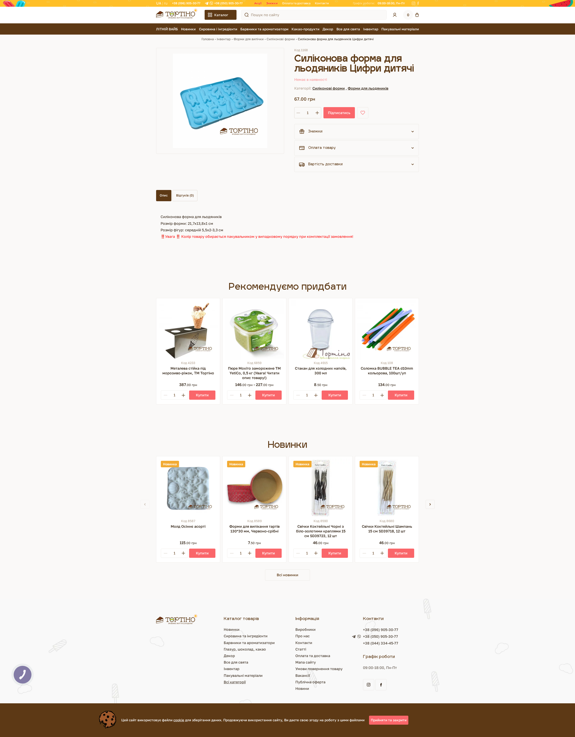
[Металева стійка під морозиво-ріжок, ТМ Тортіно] (188, 330)
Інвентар (370, 29)
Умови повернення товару (319, 668)
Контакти (322, 3)
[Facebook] (418, 3)
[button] (430, 504)
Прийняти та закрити (389, 720)
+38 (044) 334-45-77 (380, 643)
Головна (207, 39)
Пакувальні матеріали (400, 29)
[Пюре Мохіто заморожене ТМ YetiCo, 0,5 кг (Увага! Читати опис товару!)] (254, 330)
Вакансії (302, 675)
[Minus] (165, 395)
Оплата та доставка (296, 3)
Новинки (188, 29)
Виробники (305, 629)
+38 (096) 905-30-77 (186, 3)
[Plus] (183, 395)
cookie (178, 720)
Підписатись (339, 112)
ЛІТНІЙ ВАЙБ (167, 29)
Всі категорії (235, 682)
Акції (258, 3)
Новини (302, 688)
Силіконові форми (281, 39)
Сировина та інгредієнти (246, 636)
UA (158, 3)
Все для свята (348, 29)
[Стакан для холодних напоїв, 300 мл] (320, 330)
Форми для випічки (249, 39)
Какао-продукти (305, 29)
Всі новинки (287, 575)
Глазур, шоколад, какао (245, 649)
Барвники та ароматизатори (264, 29)
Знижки (272, 3)
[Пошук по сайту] (247, 15)
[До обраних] (362, 112)
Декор (328, 29)
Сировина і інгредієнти (218, 29)
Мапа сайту (305, 662)
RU (166, 3)
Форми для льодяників (368, 88)
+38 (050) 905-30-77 (228, 3)
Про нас (302, 636)
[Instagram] (413, 3)
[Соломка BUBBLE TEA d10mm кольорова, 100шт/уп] (386, 330)
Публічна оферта (310, 682)
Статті (300, 649)
